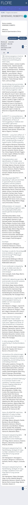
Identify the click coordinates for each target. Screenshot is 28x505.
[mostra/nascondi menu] (26, 3)
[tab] (4, 52)
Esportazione (13, 38)
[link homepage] (7, 3)
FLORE (3, 12)
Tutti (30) (22, 38)
